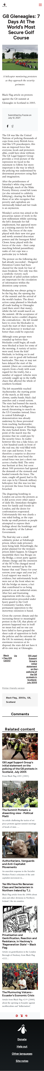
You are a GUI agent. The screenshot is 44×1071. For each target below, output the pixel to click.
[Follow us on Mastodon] (26, 1016)
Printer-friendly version (13, 688)
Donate (22, 1039)
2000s (22, 697)
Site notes (22, 1060)
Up (15, 655)
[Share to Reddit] (12, 126)
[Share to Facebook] (8, 126)
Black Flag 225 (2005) (7, 658)
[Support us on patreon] (21, 1016)
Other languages (22, 1053)
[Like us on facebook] (16, 1016)
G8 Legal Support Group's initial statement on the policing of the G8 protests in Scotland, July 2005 (31, 669)
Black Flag (11, 697)
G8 (28, 697)
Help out (22, 1046)
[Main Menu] (40, 5)
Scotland (10, 702)
